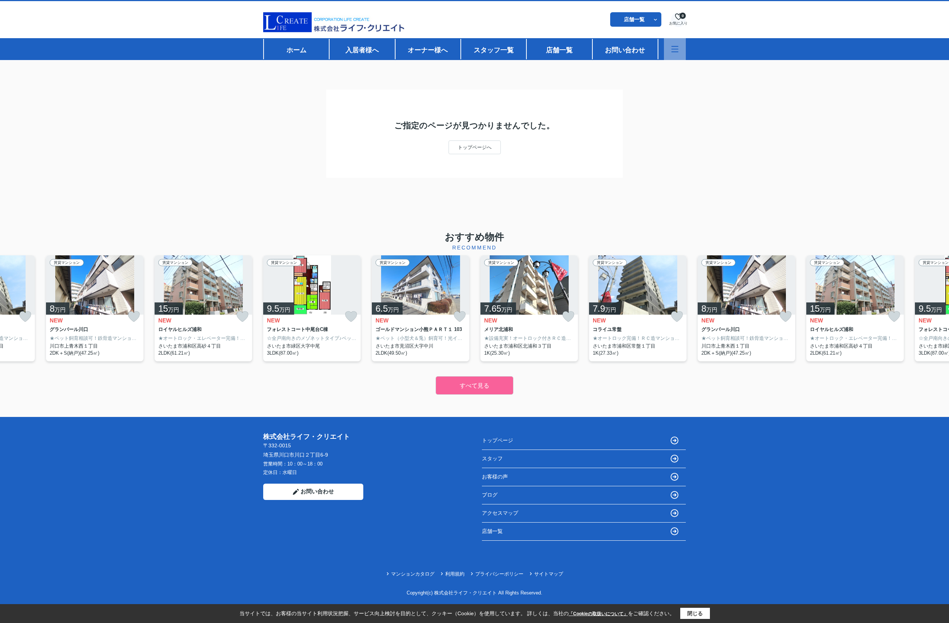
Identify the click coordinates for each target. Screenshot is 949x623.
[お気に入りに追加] (25, 316)
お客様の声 (495, 477)
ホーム (297, 50)
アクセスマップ (500, 513)
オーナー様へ (428, 50)
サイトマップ (548, 574)
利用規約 (454, 574)
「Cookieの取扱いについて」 (598, 613)
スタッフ (492, 458)
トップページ (497, 440)
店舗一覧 (634, 19)
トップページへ (475, 147)
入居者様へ (362, 50)
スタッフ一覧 (494, 50)
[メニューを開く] (675, 49)
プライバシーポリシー (499, 574)
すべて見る (474, 385)
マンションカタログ (412, 574)
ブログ (489, 495)
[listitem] (312, 308)
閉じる (695, 613)
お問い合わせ (625, 50)
